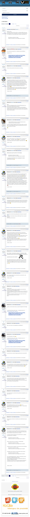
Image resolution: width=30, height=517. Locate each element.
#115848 (27, 303)
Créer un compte (4, 18)
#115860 (27, 415)
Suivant (13, 475)
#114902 (27, 271)
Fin (15, 475)
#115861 (27, 427)
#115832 (27, 284)
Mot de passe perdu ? (5, 16)
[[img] (8, 81)
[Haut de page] (28, 515)
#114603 (27, 76)
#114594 (27, 47)
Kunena (17, 481)
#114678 (27, 170)
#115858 (27, 389)
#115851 (27, 349)
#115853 (27, 374)
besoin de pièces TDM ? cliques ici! (12, 311)
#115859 (27, 401)
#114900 (27, 249)
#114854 (27, 210)
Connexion (15, 14)
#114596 (27, 64)
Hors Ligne (3, 52)
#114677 (27, 149)
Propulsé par (14, 481)
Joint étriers (9, 29)
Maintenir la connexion (6, 12)
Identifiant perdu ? (4, 17)
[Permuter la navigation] (1, 4)
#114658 (27, 118)
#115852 (27, 360)
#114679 (27, 196)
